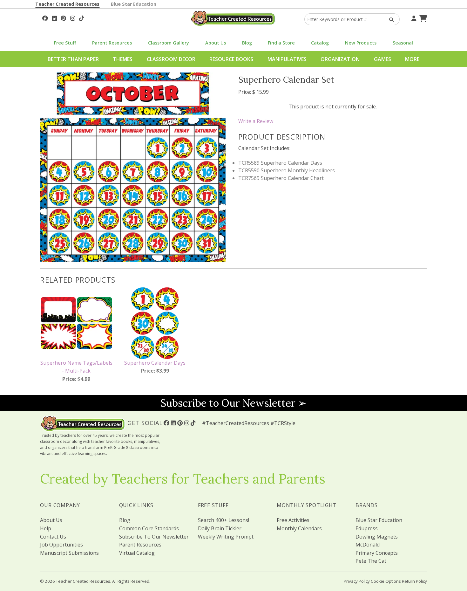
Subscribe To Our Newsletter (154, 536)
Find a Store (281, 43)
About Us (215, 43)
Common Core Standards (149, 528)
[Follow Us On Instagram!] (72, 17)
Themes (122, 59)
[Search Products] (389, 19)
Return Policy (414, 581)
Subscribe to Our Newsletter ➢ (233, 402)
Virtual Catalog (137, 552)
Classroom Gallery (168, 43)
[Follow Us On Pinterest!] (63, 17)
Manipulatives (287, 59)
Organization (340, 59)
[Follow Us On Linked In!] (54, 17)
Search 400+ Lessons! (223, 520)
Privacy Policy (357, 581)
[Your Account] (413, 17)
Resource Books (231, 59)
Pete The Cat (370, 560)
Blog (247, 43)
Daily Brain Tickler (219, 528)
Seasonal (403, 43)
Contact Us (53, 536)
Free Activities (293, 520)
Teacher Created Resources (67, 4)
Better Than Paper (73, 59)
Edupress (366, 528)
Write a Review (255, 121)
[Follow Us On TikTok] (81, 17)
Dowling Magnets (376, 536)
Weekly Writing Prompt (226, 536)
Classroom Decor (171, 59)
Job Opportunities (61, 544)
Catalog (320, 43)
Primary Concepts (376, 552)
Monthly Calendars (299, 528)
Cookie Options (386, 581)
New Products (360, 43)
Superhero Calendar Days (155, 362)
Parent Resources (112, 43)
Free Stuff (65, 43)
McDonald (367, 544)
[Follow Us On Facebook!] (45, 17)
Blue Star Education (133, 4)
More (412, 59)
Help (45, 528)
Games (382, 59)
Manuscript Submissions (69, 552)
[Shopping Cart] (422, 17)
